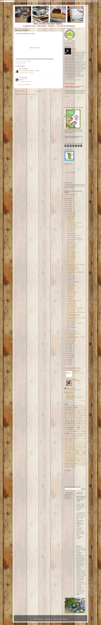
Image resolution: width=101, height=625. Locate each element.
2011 (67, 208)
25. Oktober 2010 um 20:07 (26, 81)
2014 (67, 202)
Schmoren (72, 450)
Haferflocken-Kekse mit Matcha (75, 239)
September (71, 340)
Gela (20, 68)
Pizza (73, 444)
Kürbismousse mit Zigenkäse (74, 323)
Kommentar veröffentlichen (24, 84)
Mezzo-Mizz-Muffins (72, 331)
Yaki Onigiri (69, 393)
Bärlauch (76, 405)
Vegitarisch (80, 463)
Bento (66, 409)
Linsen (66, 435)
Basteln (69, 408)
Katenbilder (82, 425)
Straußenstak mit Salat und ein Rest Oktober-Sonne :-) (76, 318)
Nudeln (67, 440)
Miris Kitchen (69, 392)
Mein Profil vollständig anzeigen (72, 79)
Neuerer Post (19, 91)
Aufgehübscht (70, 325)
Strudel (68, 459)
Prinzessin (72, 447)
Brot (82, 411)
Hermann (82, 423)
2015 (67, 200)
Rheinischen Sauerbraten (73, 235)
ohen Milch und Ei (80, 439)
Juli (69, 345)
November (70, 214)
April (69, 351)
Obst (73, 440)
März (69, 353)
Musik (79, 438)
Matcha (74, 436)
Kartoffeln (74, 425)
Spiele (76, 455)
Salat (72, 449)
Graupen (82, 422)
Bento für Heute (71, 294)
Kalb (70, 425)
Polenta (81, 446)
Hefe (66, 423)
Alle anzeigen (83, 400)
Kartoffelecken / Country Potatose (75, 264)
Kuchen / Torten (79, 431)
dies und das (22, 63)
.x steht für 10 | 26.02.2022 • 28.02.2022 (78, 372)
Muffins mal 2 (70, 262)
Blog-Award (67, 411)
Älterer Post (57, 91)
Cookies (68, 414)
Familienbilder (68, 420)
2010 (67, 210)
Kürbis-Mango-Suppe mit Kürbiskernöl (73, 334)
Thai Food (74, 460)
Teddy (68, 329)
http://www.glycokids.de (70, 194)
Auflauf (70, 405)
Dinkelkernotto (67, 417)
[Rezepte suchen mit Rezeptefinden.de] (69, 43)
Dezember (70, 212)
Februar (70, 355)
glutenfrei (76, 422)
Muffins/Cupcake (69, 438)
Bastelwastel (70, 218)
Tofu (79, 462)
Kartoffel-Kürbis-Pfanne (73, 252)
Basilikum (83, 405)
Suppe (73, 459)
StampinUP (79, 457)
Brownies (67, 412)
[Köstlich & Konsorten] (70, 39)
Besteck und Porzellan (75, 409)
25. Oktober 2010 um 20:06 (26, 72)
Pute (77, 447)
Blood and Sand (76, 380)
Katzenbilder (69, 428)
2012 (67, 206)
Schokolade (81, 454)
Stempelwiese (70, 396)
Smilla (66, 456)
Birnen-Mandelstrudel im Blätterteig (76, 312)
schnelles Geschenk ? (72, 243)
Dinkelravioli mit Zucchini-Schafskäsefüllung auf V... (74, 315)
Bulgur (84, 412)
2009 (67, 360)
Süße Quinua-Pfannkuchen (74, 237)
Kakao (66, 425)
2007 (67, 364)
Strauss (84, 457)
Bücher (79, 412)
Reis (82, 447)
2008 (67, 362)
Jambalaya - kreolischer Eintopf (75, 308)
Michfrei (81, 436)
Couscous (75, 414)
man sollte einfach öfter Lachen (75, 227)
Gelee (74, 420)
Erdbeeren (81, 418)
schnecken (81, 450)
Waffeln (66, 465)
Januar (69, 357)
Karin (74, 48)
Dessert (68, 415)
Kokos (73, 429)
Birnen (82, 409)
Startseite (39, 91)
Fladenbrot (70, 298)
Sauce (78, 449)
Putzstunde (70, 249)
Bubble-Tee (73, 412)
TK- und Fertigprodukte (70, 462)
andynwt (55, 619)
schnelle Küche (72, 453)
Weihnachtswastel (71, 229)
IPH (20, 77)
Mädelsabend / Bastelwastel (74, 222)
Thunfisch (82, 460)
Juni (69, 347)
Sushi (79, 459)
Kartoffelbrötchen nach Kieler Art (73, 389)
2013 (67, 204)
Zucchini (83, 465)
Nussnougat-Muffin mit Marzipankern (73, 269)
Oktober (70, 216)
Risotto (66, 449)
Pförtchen (67, 444)
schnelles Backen (70, 454)
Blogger (65, 619)
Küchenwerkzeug (73, 433)
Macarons (77, 435)
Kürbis (81, 433)
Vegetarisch (70, 463)
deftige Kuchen (82, 414)
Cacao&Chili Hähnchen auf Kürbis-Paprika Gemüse (76, 337)
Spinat (81, 456)
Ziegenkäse (77, 465)
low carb (71, 435)
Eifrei (73, 417)
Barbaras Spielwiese (71, 379)
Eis (77, 417)
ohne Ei (66, 441)
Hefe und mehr (70, 388)
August (69, 342)
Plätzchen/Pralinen (70, 446)
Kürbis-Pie (70, 260)
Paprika (72, 443)
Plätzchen (80, 444)
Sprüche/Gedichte (69, 457)
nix (83, 438)
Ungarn (84, 462)
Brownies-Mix (70, 231)
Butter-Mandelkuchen (72, 292)
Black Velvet (70, 288)
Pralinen (66, 447)
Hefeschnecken (74, 423)
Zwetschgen (70, 466)
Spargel (71, 456)
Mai (69, 349)
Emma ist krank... (71, 310)
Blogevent (74, 411)
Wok (71, 465)
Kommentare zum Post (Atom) (29, 94)
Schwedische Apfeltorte (73, 281)
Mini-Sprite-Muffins (72, 225)
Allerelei (66, 405)
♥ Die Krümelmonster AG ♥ (73, 370)
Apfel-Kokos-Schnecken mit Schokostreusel (74, 301)
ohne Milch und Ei (75, 441)
